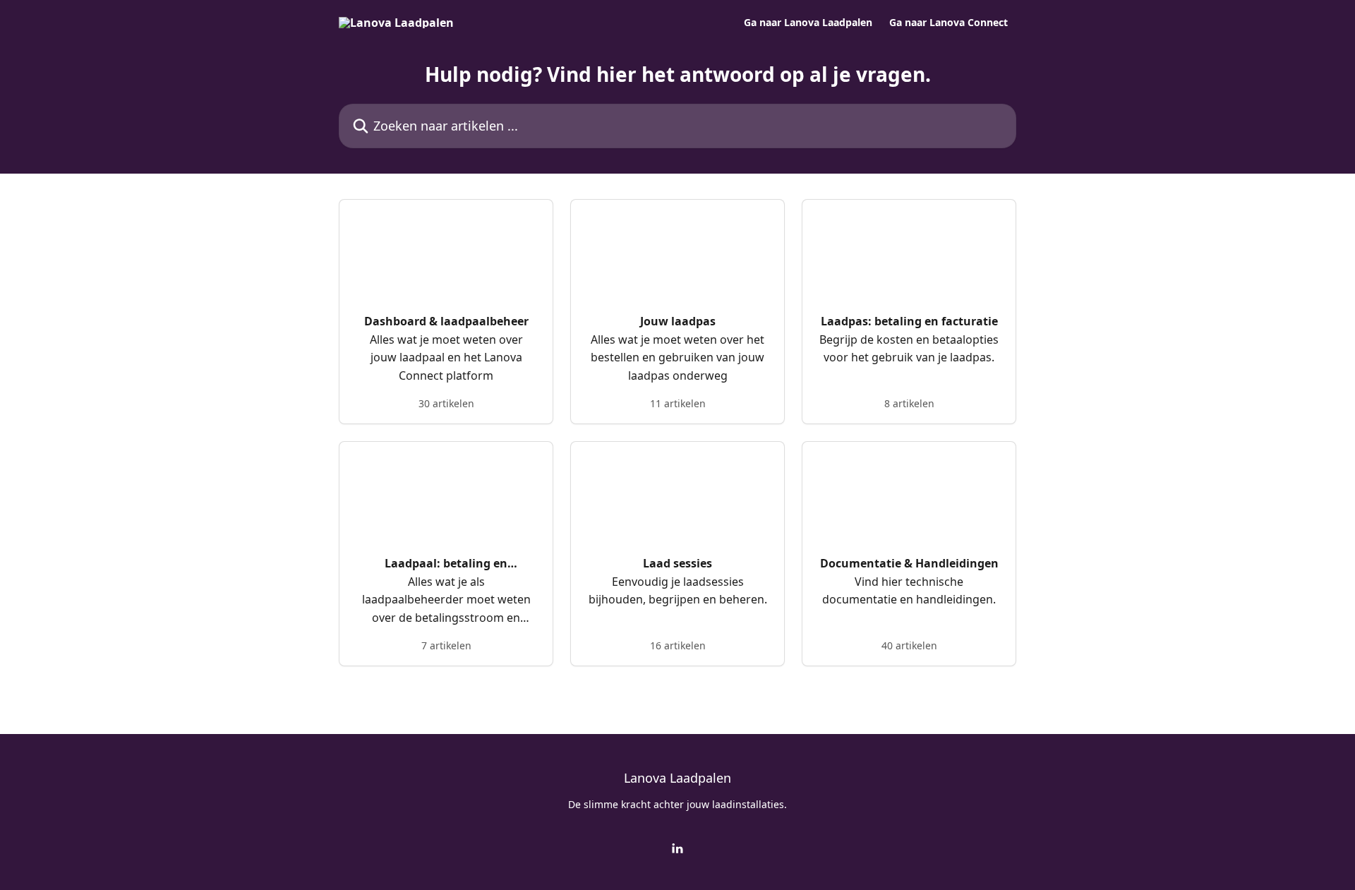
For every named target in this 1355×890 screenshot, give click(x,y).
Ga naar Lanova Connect (948, 23)
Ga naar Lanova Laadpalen (808, 23)
